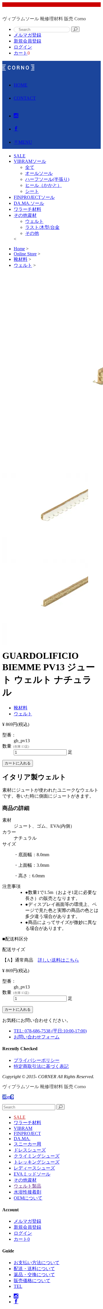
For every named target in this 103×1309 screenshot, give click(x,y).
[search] (75, 29)
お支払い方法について (37, 1262)
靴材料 (20, 707)
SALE (19, 1117)
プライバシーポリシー (37, 1060)
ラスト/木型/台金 (42, 227)
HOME (20, 85)
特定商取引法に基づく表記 (41, 1066)
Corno (8, 1096)
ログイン (23, 47)
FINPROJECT (27, 1133)
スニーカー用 (27, 1144)
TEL (18, 1286)
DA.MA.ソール (29, 203)
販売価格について (32, 1280)
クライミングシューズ (37, 1156)
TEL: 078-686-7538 (50, 1030)
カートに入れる (18, 763)
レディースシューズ (34, 1168)
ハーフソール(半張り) (47, 179)
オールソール (39, 173)
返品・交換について (34, 1274)
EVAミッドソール (32, 1174)
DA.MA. (22, 1138)
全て (29, 167)
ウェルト (34, 221)
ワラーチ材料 (27, 209)
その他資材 (25, 215)
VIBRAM (23, 1128)
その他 (32, 233)
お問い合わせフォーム (37, 1036)
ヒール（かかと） (43, 185)
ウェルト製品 (27, 1186)
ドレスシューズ (30, 1150)
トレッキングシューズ (37, 1162)
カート (20, 53)
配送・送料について (34, 1268)
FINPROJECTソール (34, 197)
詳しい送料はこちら (58, 960)
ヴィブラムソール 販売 (18, 67)
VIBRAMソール (30, 161)
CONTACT (25, 98)
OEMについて (28, 1198)
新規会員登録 (27, 41)
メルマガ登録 (27, 35)
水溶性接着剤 (27, 1192)
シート (32, 191)
